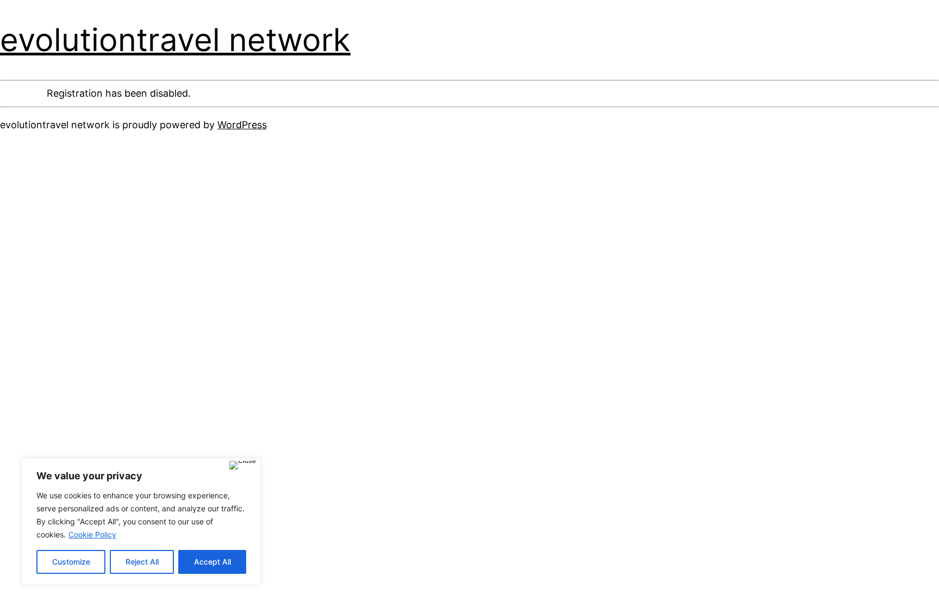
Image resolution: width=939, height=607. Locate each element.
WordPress (242, 124)
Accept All (212, 561)
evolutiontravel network (175, 40)
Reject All (142, 561)
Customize (71, 561)
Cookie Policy (92, 534)
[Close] (242, 465)
